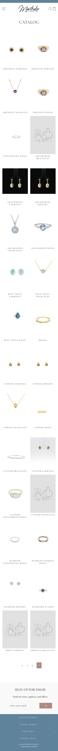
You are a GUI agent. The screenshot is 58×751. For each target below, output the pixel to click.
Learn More (28, 724)
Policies (28, 731)
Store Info (28, 738)
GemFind (33, 746)
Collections (28, 717)
